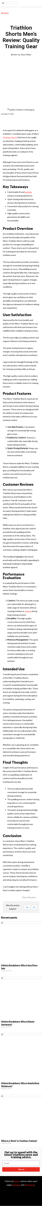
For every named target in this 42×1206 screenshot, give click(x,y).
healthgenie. (30, 1185)
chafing (28, 611)
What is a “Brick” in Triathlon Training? (19, 1141)
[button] (21, 1194)
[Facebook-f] (14, 1201)
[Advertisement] (21, 85)
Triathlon (7, 137)
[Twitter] (19, 1201)
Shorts (14, 137)
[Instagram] (28, 1201)
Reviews (5, 13)
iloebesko (16, 1185)
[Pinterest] (23, 1201)
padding (28, 192)
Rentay (17, 1181)
